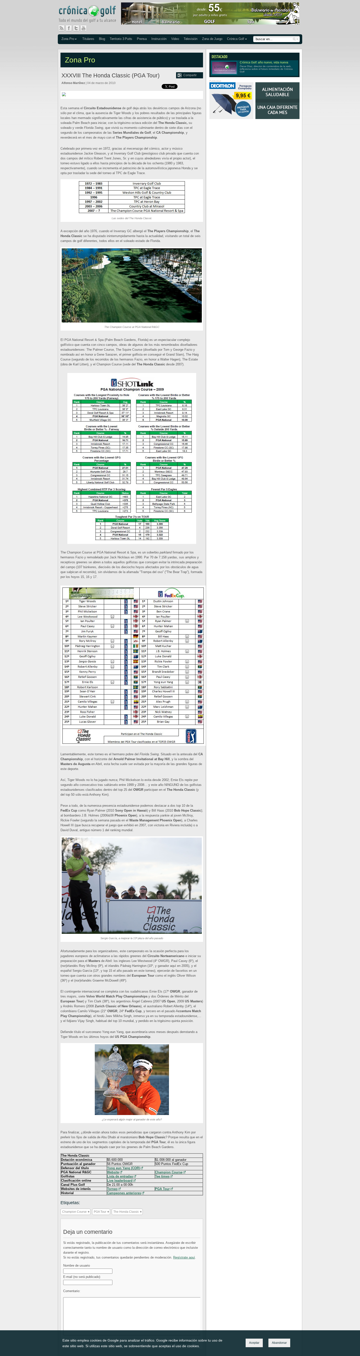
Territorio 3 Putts (121, 39)
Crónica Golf (235, 39)
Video (175, 39)
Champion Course (168, 1172)
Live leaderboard (119, 1180)
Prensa (142, 39)
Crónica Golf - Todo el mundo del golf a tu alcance (91, 14)
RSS (61, 28)
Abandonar (279, 1342)
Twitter (78, 28)
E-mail (81, 1277)
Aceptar (254, 1342)
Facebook (70, 28)
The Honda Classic (126, 1211)
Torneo (112, 1189)
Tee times (162, 1176)
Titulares (88, 39)
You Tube (85, 28)
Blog (102, 39)
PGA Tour (162, 1189)
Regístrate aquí (184, 1257)
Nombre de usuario (76, 1265)
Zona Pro (67, 39)
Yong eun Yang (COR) (123, 1168)
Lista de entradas (120, 1176)
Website (113, 1172)
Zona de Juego (212, 39)
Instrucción (159, 39)
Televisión (190, 39)
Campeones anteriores (124, 1193)
